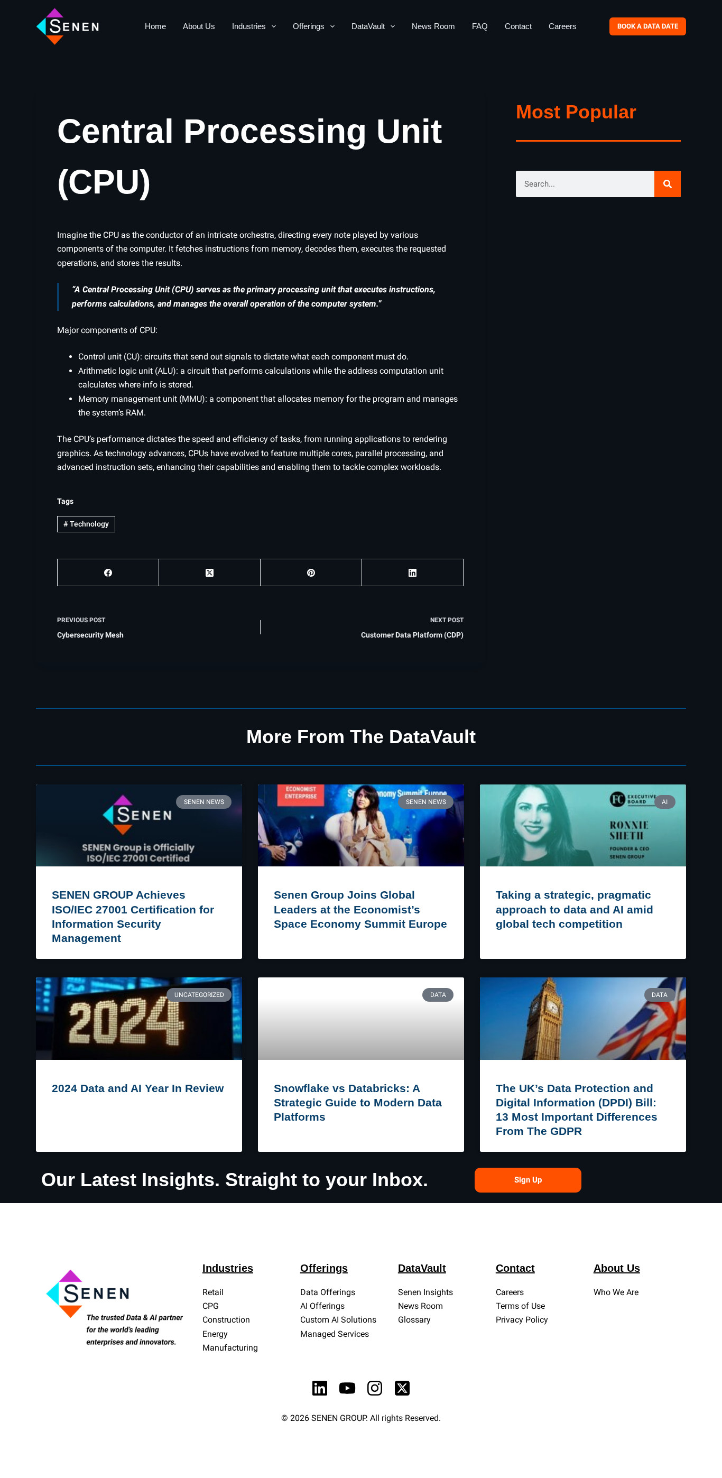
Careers (563, 26)
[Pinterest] (311, 572)
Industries (249, 26)
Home (155, 26)
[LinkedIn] (413, 572)
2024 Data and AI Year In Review (138, 1088)
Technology (86, 524)
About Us (199, 26)
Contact (518, 26)
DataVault (368, 26)
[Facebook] (108, 572)
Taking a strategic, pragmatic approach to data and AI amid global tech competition (574, 909)
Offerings (309, 26)
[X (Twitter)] (210, 572)
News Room (433, 26)
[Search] (667, 184)
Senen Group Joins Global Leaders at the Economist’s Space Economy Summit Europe (360, 909)
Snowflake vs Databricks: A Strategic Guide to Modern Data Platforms (358, 1102)
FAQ (480, 26)
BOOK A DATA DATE (647, 26)
